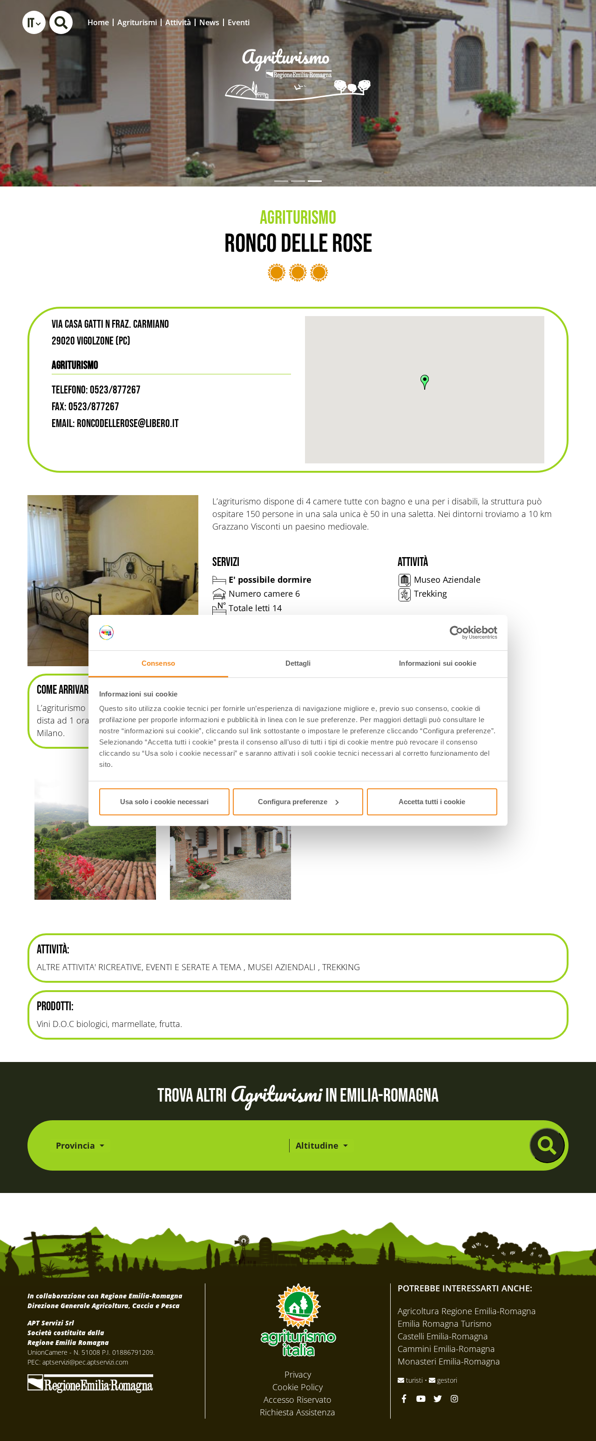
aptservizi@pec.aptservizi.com (85, 1362)
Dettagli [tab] (298, 663)
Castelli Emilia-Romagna (443, 1336)
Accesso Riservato (298, 1399)
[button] (34, 22)
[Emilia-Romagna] (90, 1382)
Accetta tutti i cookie (432, 802)
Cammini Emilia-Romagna (446, 1348)
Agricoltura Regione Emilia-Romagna (467, 1311)
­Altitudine (318, 1145)
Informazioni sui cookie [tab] (437, 663)
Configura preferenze (292, 802)
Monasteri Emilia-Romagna (449, 1361)
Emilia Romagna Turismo (445, 1323)
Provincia (76, 1145)
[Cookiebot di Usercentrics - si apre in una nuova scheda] (456, 633)
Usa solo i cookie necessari (164, 802)
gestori (446, 1380)
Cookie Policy (297, 1387)
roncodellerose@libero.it (128, 423)
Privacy (297, 1374)
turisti (414, 1380)
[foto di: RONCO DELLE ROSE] (112, 580)
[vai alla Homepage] (298, 62)
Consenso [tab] (158, 663)
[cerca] (547, 1145)
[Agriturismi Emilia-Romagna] (519, 22)
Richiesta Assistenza (297, 1412)
